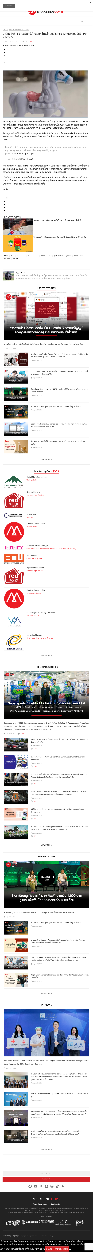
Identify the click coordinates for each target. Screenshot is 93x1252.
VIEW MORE (45, 459)
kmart (24, 256)
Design (5, 29)
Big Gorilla (20, 41)
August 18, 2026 (37, 763)
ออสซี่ (76, 256)
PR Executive (32, 556)
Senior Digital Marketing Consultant (41, 612)
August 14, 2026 (10, 733)
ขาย (50, 256)
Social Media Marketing (19, 29)
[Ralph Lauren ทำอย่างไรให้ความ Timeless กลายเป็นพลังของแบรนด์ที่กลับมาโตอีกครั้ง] (16, 980)
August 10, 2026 (37, 745)
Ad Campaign (23, 45)
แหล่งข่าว (7, 189)
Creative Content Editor (36, 523)
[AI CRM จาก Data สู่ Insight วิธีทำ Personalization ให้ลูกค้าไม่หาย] (16, 411)
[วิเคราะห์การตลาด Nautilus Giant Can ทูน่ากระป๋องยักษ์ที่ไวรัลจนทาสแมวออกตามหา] (16, 762)
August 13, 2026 (37, 780)
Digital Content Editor (35, 567)
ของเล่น (43, 256)
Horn (12, 256)
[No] (70, 1249)
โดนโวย (15, 258)
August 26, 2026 (37, 946)
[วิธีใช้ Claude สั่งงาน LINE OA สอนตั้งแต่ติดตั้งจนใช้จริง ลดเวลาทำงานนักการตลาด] (16, 814)
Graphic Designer (34, 492)
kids (18, 256)
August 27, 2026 (37, 395)
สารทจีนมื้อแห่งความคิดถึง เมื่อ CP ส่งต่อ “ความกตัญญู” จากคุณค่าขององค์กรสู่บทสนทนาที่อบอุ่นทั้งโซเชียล (43, 344)
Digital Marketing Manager (37, 477)
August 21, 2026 (37, 798)
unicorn (35, 256)
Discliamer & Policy (46, 1236)
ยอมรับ (49, 1249)
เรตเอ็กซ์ (7, 258)
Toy (29, 256)
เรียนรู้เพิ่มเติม (61, 1249)
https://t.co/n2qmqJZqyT (22, 153)
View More (45, 655)
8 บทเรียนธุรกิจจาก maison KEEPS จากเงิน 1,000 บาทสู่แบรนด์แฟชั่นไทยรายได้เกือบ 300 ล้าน (39, 912)
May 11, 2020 (9, 41)
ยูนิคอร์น (68, 256)
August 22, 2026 (37, 964)
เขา (81, 256)
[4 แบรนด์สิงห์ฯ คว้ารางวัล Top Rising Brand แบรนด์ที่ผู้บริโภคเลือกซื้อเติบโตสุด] (16, 1099)
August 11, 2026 (37, 815)
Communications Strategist (37, 546)
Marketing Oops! (10, 1235)
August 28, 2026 (10, 348)
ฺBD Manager (32, 514)
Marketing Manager (35, 635)
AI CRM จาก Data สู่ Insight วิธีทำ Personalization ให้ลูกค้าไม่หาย (56, 406)
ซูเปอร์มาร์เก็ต (58, 256)
